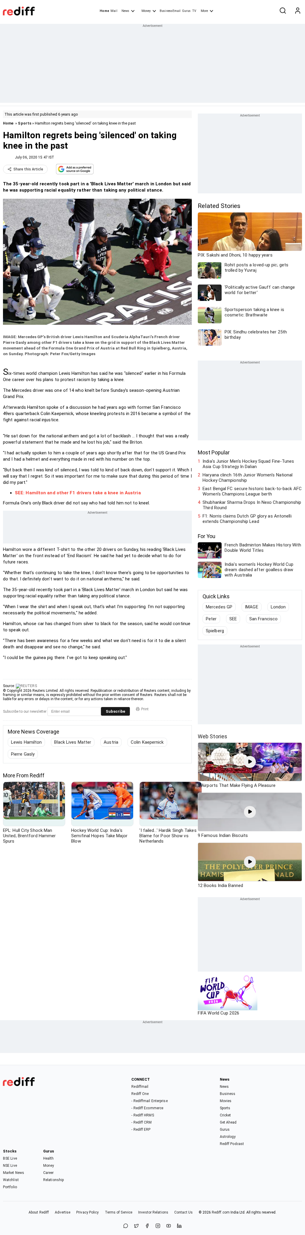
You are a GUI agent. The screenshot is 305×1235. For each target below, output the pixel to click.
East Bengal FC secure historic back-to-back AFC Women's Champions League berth (252, 491)
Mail (114, 11)
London (278, 607)
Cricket (225, 1115)
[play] (250, 762)
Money (146, 11)
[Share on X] (136, 1226)
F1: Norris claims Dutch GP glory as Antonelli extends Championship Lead (247, 518)
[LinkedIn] (179, 1226)
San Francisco (263, 619)
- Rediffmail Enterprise (149, 1101)
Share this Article (28, 169)
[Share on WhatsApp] (125, 1226)
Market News (13, 1173)
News (125, 11)
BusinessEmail (170, 11)
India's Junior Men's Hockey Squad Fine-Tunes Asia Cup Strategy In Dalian (248, 464)
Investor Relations (153, 1212)
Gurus (186, 11)
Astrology (228, 1137)
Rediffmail (139, 1087)
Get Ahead (228, 1122)
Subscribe (115, 711)
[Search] (282, 11)
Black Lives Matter (72, 742)
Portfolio (10, 1187)
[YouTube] (168, 1226)
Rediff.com (221, 1212)
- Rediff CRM (141, 1122)
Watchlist (11, 1180)
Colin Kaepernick (147, 742)
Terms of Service (119, 1212)
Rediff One (140, 1094)
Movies (226, 1101)
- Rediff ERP (140, 1129)
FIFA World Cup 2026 (218, 1013)
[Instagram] (157, 1226)
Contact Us (183, 1212)
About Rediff (39, 1212)
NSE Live (10, 1165)
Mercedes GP (219, 607)
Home (104, 11)
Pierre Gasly (23, 754)
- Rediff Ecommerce (147, 1108)
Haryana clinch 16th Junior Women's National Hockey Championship (247, 477)
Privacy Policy (87, 1212)
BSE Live (10, 1158)
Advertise (62, 1212)
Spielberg (215, 630)
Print (145, 709)
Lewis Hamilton (26, 742)
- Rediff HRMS (142, 1115)
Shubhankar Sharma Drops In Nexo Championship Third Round (252, 505)
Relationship (53, 1180)
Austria (111, 742)
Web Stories (212, 736)
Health (48, 1158)
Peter (211, 619)
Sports (24, 123)
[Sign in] (297, 11)
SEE (233, 619)
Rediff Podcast (232, 1144)
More (204, 11)
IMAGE (251, 607)
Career (48, 1173)
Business (228, 1094)
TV (194, 11)
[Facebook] (147, 1226)
